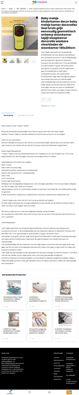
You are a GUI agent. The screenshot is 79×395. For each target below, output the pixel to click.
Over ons (57, 363)
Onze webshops (59, 366)
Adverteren (57, 379)
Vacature (57, 371)
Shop (10, 9)
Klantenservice (59, 360)
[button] (37, 18)
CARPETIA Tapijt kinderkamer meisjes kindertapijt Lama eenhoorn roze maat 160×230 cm (11, 333)
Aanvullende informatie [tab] (26, 115)
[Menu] (2, 2)
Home (3, 9)
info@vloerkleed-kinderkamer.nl (71, 382)
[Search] (76, 2)
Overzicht (57, 368)
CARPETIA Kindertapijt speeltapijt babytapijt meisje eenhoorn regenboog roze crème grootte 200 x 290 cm (64, 301)
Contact (56, 358)
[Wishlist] (30, 392)
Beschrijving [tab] (8, 115)
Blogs (55, 374)
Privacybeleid (58, 377)
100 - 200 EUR (21, 9)
